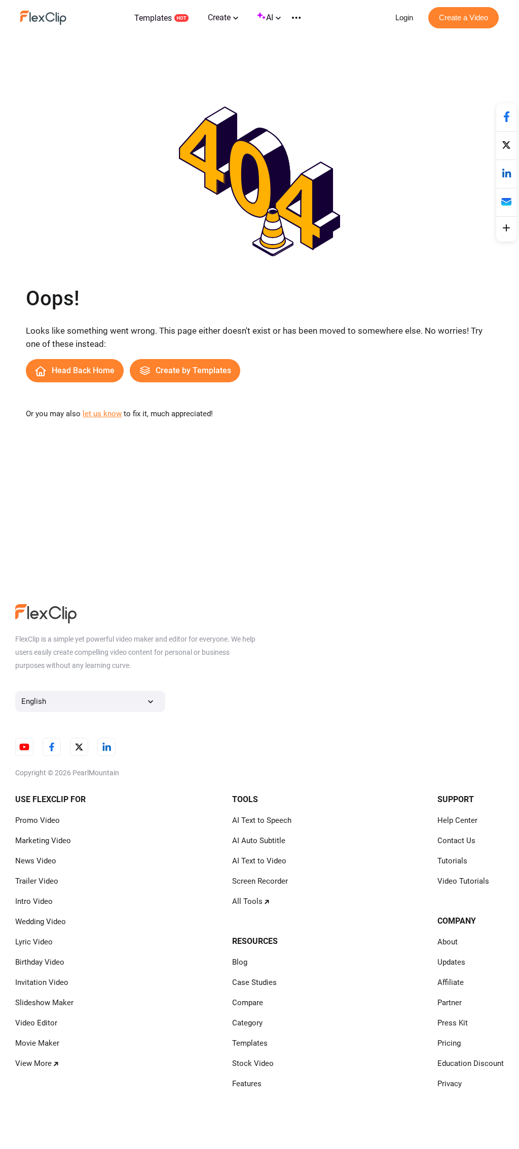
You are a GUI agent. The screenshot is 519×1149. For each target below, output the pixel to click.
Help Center (457, 820)
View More (33, 1063)
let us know (102, 413)
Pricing (449, 1043)
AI (269, 17)
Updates (451, 962)
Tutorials (452, 860)
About (447, 941)
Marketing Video (43, 840)
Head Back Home (83, 370)
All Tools (247, 901)
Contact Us (456, 840)
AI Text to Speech (261, 820)
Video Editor (36, 1022)
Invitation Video (41, 982)
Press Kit (452, 1022)
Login (404, 17)
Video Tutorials (463, 881)
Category (247, 1022)
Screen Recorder (260, 881)
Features (247, 1083)
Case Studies (254, 982)
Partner (449, 1002)
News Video (35, 860)
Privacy (449, 1083)
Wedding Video (40, 921)
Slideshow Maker (44, 1002)
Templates (153, 18)
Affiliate (450, 982)
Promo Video (37, 820)
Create (219, 17)
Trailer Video (36, 881)
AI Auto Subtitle (258, 840)
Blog (239, 962)
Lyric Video (34, 941)
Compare (247, 1002)
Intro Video (34, 901)
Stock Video (253, 1063)
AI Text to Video (259, 860)
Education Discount (470, 1063)
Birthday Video (39, 962)
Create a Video (463, 17)
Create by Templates (193, 370)
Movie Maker (37, 1043)
